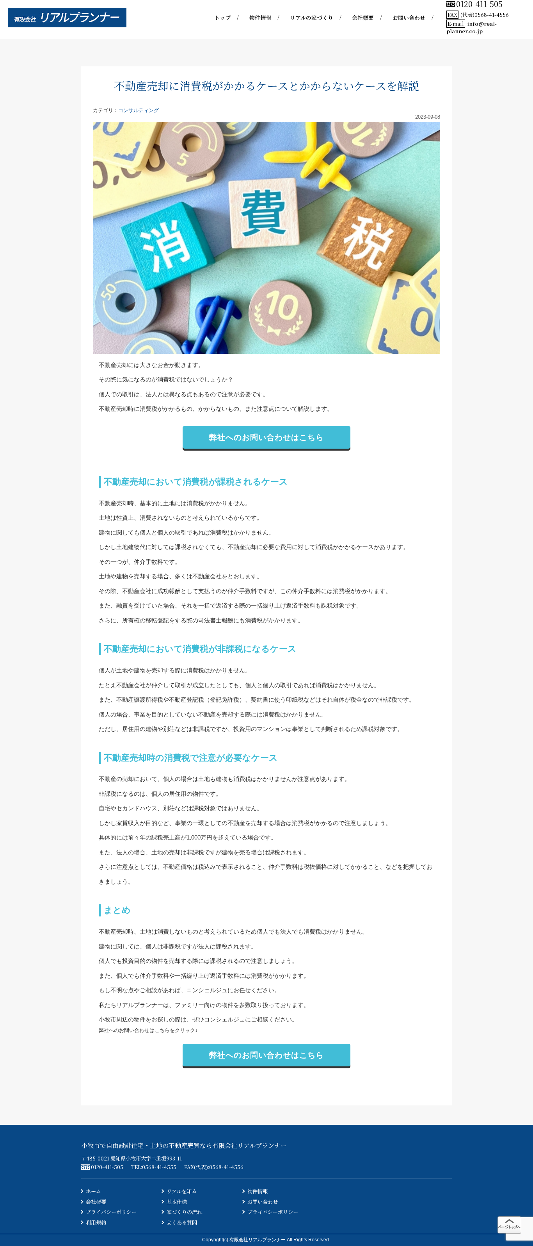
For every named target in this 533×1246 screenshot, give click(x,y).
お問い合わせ (409, 17)
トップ (222, 17)
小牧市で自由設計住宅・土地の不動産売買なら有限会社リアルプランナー (184, 1145)
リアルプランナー (139, 1005)
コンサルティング (138, 110)
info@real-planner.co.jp (471, 27)
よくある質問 (182, 1222)
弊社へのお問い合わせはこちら (266, 437)
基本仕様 (177, 1201)
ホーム (93, 1191)
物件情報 (260, 17)
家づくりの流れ (184, 1212)
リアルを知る (182, 1191)
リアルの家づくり (311, 17)
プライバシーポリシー (111, 1212)
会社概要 (363, 17)
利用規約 (96, 1222)
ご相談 (259, 1019)
